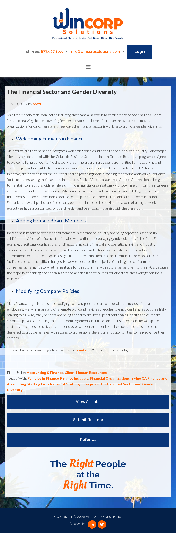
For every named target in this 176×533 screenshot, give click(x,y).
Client (70, 372)
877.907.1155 (52, 51)
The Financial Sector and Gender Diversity (62, 91)
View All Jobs (88, 401)
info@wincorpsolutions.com (95, 51)
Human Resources (91, 372)
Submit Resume (88, 419)
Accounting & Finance (45, 372)
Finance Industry (74, 378)
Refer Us (88, 439)
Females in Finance (43, 378)
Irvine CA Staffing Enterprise (74, 384)
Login (140, 51)
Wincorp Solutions (88, 24)
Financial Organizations (110, 378)
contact (83, 350)
